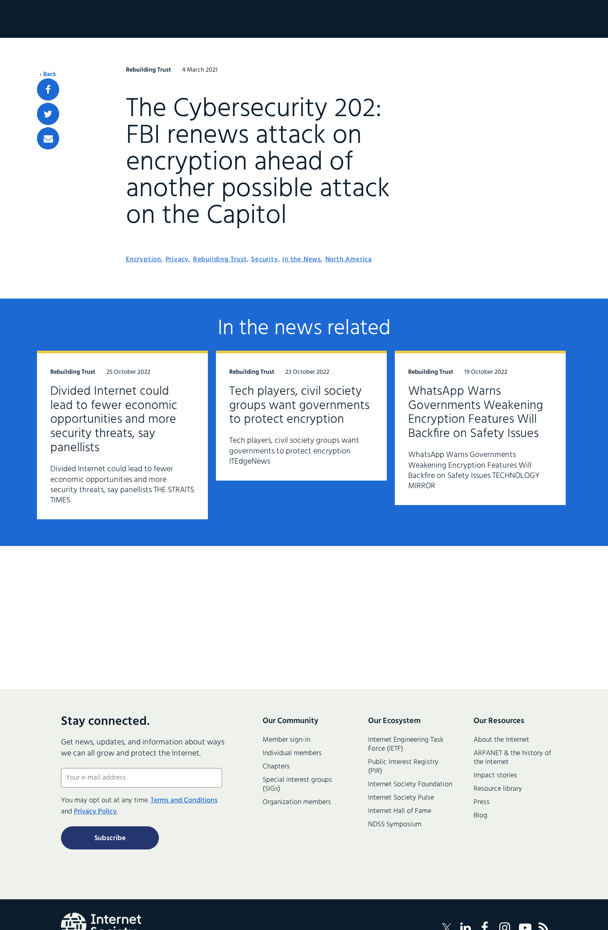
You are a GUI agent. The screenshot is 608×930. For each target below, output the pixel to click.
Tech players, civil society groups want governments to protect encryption (299, 405)
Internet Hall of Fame (399, 811)
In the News (301, 259)
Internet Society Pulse (401, 798)
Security (264, 259)
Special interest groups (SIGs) (297, 784)
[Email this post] (48, 138)
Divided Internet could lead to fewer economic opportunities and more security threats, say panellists (113, 419)
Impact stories (495, 775)
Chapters (276, 766)
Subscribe (110, 838)
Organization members (297, 802)
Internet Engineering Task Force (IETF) (405, 744)
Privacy (177, 259)
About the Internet (501, 740)
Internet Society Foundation (410, 784)
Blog (480, 815)
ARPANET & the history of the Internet (512, 758)
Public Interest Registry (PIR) (403, 766)
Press (482, 802)
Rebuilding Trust (220, 259)
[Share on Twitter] (48, 114)
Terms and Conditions (184, 800)
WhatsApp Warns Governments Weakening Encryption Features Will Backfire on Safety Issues (475, 412)
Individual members (292, 753)
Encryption (143, 259)
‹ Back (48, 74)
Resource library (498, 789)
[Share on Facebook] (48, 89)
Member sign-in (286, 740)
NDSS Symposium (395, 824)
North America (348, 259)
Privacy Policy (95, 811)
